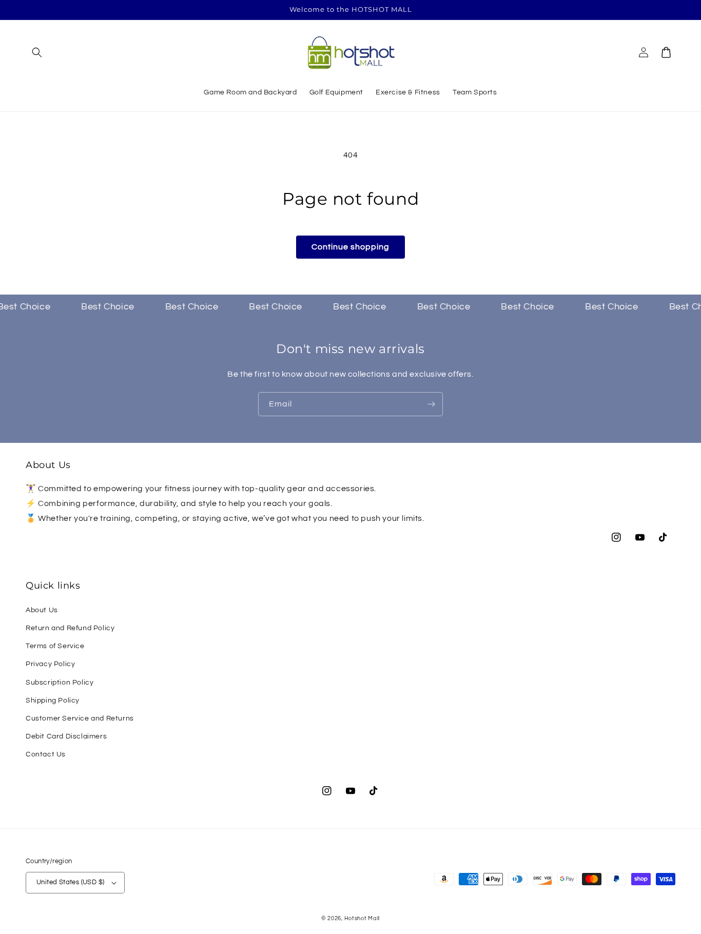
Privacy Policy (50, 664)
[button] (37, 52)
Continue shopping (350, 247)
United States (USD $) (70, 882)
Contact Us (46, 754)
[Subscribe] (431, 404)
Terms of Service (55, 646)
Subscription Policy (59, 682)
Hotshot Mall (362, 918)
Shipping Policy (53, 700)
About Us (42, 610)
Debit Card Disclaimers (66, 736)
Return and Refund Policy (70, 628)
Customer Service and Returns (80, 718)
